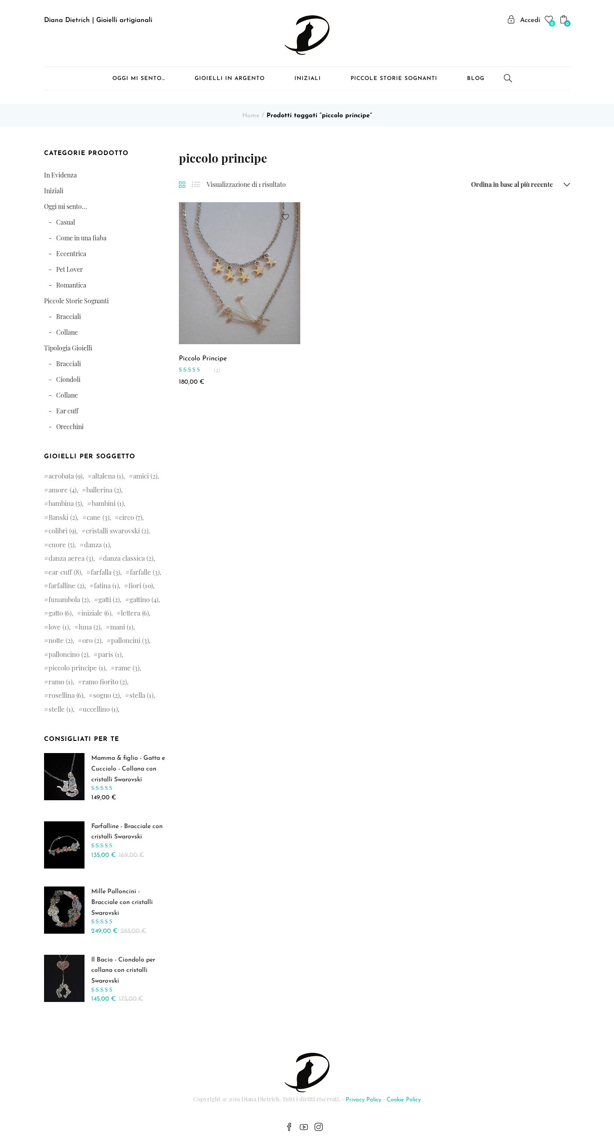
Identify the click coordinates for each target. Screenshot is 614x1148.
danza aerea (71, 558)
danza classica (128, 558)
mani (121, 626)
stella (141, 695)
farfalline (66, 585)
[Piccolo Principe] (239, 273)
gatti (109, 599)
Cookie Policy (404, 1100)
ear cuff (65, 571)
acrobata (65, 475)
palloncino (68, 654)
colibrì (62, 530)
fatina (106, 585)
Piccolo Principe (203, 358)
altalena (107, 475)
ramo (60, 681)
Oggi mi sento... (65, 206)
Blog (476, 78)
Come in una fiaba (81, 238)
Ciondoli (68, 379)
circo (130, 517)
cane (98, 517)
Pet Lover (69, 269)
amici (145, 475)
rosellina (66, 695)
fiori (141, 585)
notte (60, 640)
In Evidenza (60, 175)
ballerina (103, 489)
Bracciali (68, 316)
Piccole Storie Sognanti (394, 78)
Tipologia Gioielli (68, 348)
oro (91, 640)
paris (109, 654)
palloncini (130, 640)
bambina (65, 503)
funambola (69, 599)
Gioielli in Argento (230, 78)
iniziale (96, 612)
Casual (65, 222)
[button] (565, 21)
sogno (106, 695)
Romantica (71, 285)
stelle (61, 709)
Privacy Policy (363, 1100)
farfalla (105, 571)
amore (62, 489)
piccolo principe (77, 667)
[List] (196, 185)
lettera (135, 612)
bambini (108, 503)
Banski (63, 517)
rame (127, 667)
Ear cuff (67, 411)
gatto (60, 612)
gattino (143, 599)
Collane (67, 332)
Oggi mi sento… (138, 78)
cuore (61, 544)
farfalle (145, 571)
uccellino (100, 709)
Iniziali (307, 78)
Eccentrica (71, 253)
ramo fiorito (104, 681)
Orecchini (70, 426)
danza (97, 544)
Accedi (530, 20)
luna (89, 626)
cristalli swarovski (117, 530)
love (59, 626)
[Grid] (182, 185)
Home (250, 115)
